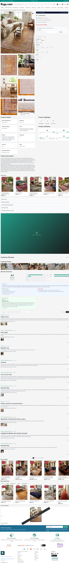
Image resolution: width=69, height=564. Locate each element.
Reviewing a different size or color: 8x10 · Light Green (10, 306)
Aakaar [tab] (18, 483)
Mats (43, 7)
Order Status (66, 0)
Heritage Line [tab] (13, 483)
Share (45, 36)
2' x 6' (38, 52)
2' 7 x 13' (46, 52)
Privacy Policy (64, 528)
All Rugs (2, 7)
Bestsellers (19, 558)
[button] (33, 13)
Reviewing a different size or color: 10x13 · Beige (8, 448)
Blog (18, 553)
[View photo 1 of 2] (2, 323)
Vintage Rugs (14, 10)
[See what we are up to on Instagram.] (53, 553)
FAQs (35, 553)
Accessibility (36, 558)
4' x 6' (47, 47)
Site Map (19, 556)
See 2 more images (26, 113)
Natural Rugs (21, 7)
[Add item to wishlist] (12, 178)
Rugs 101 (35, 556)
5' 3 (37, 57)
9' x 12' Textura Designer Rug (49, 500)
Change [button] (42, 40)
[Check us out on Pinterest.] (57, 553)
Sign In (59, 4)
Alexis (18, 10)
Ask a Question (39, 36)
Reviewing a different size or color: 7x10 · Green (8, 321)
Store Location (20, 555)
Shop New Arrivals (34, 0)
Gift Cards (19, 552)
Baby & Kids (34, 7)
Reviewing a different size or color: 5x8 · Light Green (8, 351)
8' (37, 62)
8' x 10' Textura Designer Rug (6, 500)
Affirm (18, 557)
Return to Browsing (4, 10)
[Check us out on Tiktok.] (55, 553)
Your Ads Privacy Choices (5, 558)
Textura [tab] (3, 483)
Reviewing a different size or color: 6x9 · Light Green (8, 366)
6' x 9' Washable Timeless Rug (49, 192)
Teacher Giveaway (20, 562)
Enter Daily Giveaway (21, 561)
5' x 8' (52, 47)
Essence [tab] (7, 483)
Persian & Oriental (8, 7)
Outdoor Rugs (27, 7)
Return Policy (36, 557)
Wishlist (65, 4)
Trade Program (20, 559)
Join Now (65, 526)
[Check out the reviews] (54, 559)
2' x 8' (42, 52)
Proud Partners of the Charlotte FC (23, 551)
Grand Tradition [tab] (24, 483)
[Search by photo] (14, 4)
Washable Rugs (15, 7)
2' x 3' (38, 47)
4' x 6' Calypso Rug (19, 192)
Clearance (66, 7)
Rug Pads (39, 7)
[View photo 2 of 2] (5, 323)
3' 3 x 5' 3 (42, 47)
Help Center (36, 555)
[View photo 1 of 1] (2, 339)
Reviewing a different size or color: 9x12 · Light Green (9, 380)
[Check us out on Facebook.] (51, 553)
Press (35, 559)
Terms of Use (3, 556)
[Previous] (2, 187)
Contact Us (36, 551)
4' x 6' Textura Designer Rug (20, 500)
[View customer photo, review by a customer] (4, 266)
